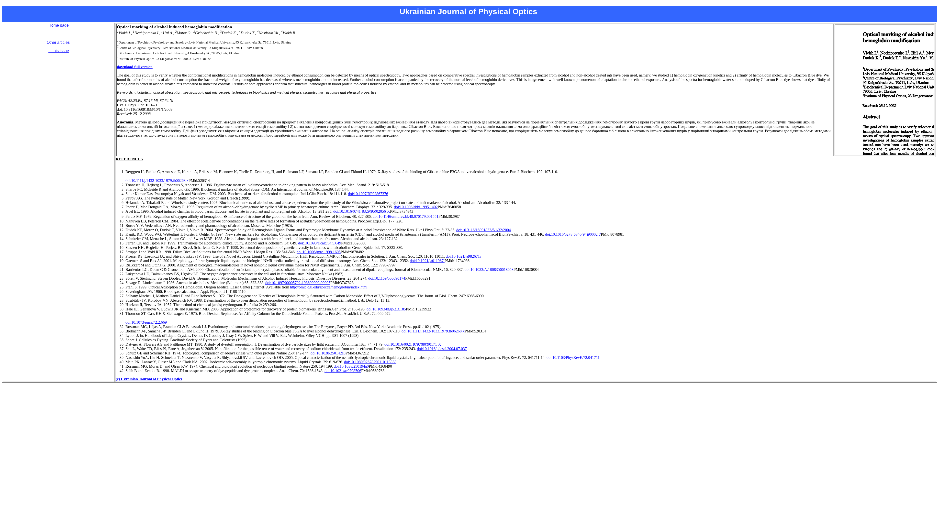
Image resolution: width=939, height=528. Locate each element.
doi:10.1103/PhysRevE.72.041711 (573, 357)
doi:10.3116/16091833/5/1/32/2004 (483, 230)
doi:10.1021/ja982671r (463, 256)
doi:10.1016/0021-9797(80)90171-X (412, 344)
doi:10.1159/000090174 (386, 278)
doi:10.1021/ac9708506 (342, 371)
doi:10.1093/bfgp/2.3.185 (386, 309)
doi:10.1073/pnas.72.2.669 (146, 322)
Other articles (59, 42)
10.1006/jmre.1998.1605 (321, 252)
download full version (135, 67)
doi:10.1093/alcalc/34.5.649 (319, 243)
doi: (299, 252)
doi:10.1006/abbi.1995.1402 (416, 207)
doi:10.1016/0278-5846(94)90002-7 (573, 234)
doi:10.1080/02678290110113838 (370, 362)
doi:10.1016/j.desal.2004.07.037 (442, 349)
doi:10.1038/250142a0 (328, 353)
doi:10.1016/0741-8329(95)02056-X (361, 211)
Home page (58, 25)
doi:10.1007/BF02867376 (368, 194)
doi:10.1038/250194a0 (351, 366)
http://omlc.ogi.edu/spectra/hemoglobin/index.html (328, 287)
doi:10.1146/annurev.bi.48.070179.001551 (405, 216)
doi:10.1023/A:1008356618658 (489, 269)
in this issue (58, 51)
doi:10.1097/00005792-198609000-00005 (297, 283)
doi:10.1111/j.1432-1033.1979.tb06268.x (157, 180)
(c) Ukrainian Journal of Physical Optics (149, 379)
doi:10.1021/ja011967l (427, 261)
